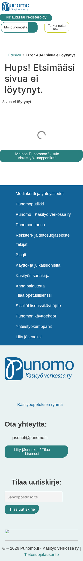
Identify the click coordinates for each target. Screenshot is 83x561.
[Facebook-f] (10, 389)
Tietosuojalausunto (41, 554)
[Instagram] (51, 389)
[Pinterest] (24, 389)
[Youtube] (38, 389)
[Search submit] (33, 27)
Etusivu (14, 55)
